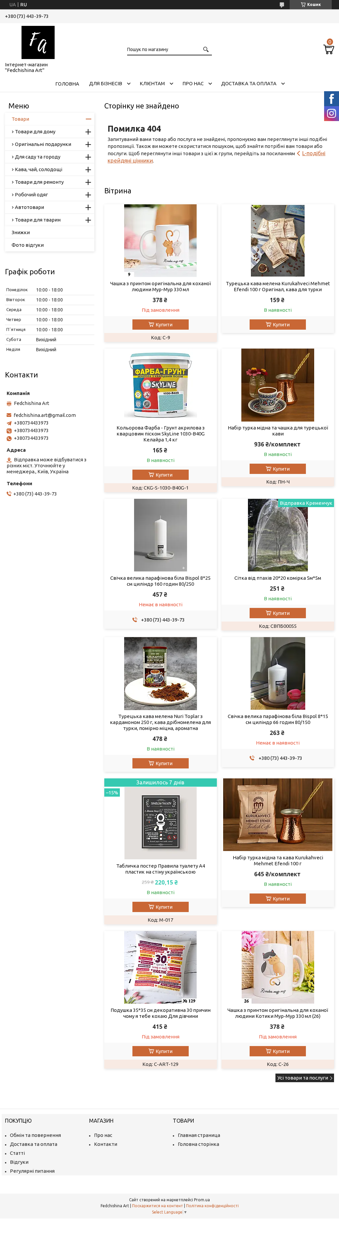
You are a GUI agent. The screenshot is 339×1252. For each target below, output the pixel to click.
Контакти (105, 1144)
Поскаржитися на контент (157, 1206)
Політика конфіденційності (212, 1206)
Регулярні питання (32, 1171)
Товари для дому (35, 131)
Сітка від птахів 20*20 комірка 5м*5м (277, 578)
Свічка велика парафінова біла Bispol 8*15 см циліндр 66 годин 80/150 (278, 719)
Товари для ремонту (39, 182)
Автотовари (29, 207)
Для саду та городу (37, 157)
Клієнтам (152, 83)
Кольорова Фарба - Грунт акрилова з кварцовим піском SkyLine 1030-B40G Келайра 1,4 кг (161, 433)
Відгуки (19, 1162)
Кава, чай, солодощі (38, 169)
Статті (17, 1153)
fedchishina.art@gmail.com (45, 415)
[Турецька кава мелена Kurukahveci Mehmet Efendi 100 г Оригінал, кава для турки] (277, 240)
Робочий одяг (31, 194)
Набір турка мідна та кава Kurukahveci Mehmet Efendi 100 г (278, 860)
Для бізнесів (105, 83)
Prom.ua (202, 1200)
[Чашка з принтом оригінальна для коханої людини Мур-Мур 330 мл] (160, 240)
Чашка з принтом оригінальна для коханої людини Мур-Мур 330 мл (160, 286)
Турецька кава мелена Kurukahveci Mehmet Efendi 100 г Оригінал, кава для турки (278, 286)
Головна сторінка (198, 1144)
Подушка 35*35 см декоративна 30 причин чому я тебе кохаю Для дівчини (161, 1013)
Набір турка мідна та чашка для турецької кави (278, 430)
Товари (20, 119)
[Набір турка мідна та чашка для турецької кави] (277, 385)
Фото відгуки (28, 245)
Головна (67, 84)
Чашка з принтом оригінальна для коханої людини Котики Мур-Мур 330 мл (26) (277, 1013)
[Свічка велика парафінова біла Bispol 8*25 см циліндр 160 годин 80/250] (160, 535)
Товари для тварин (38, 220)
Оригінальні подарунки (43, 144)
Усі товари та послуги (302, 1078)
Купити (164, 324)
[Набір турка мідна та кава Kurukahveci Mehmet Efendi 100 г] (277, 814)
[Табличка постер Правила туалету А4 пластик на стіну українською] (160, 819)
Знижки (21, 232)
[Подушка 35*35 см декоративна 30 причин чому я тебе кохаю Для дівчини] (160, 967)
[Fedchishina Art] (38, 41)
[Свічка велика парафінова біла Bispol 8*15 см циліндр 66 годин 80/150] (277, 673)
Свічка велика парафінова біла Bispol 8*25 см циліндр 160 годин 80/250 (160, 581)
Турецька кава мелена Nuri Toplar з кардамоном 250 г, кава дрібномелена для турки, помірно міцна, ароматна (160, 722)
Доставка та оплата (248, 83)
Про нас (193, 83)
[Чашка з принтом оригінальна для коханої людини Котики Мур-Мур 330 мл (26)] (277, 967)
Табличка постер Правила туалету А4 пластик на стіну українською (160, 869)
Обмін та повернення (35, 1135)
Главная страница (199, 1135)
